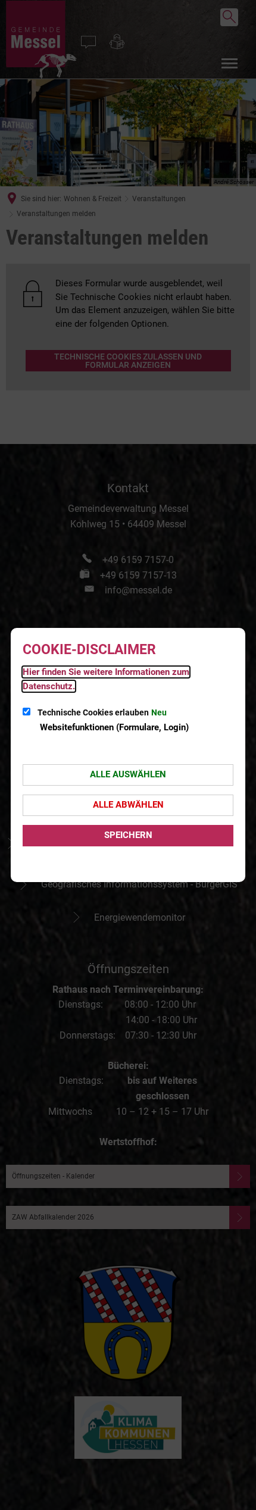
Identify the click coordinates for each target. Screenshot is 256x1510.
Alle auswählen (128, 774)
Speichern (128, 835)
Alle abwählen (128, 804)
